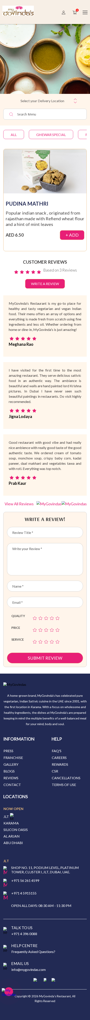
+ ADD (72, 234)
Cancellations (66, 778)
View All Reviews (19, 503)
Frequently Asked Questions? (33, 951)
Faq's (56, 751)
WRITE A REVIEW (45, 284)
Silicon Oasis (15, 830)
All (14, 134)
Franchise (13, 757)
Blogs (9, 771)
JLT (6, 817)
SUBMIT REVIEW (45, 658)
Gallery (10, 764)
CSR (55, 771)
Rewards (60, 764)
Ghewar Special (51, 134)
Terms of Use (64, 785)
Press (8, 751)
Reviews (10, 778)
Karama (11, 823)
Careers (59, 757)
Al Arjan (11, 836)
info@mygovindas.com (28, 969)
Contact (12, 785)
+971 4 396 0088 (24, 934)
